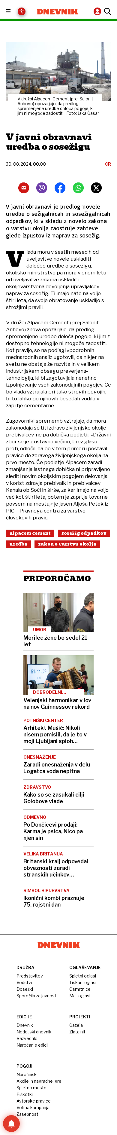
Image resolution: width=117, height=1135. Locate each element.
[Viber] (41, 187)
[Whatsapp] (78, 187)
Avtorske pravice (33, 1100)
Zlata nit (77, 1031)
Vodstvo (25, 982)
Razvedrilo (27, 1038)
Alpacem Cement (30, 533)
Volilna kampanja (33, 1107)
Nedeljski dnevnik (34, 1031)
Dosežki (24, 989)
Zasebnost (27, 1114)
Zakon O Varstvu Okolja (67, 544)
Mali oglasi (79, 995)
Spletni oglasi (82, 975)
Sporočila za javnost (36, 995)
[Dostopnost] (22, 11)
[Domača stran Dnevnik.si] (57, 11)
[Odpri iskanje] (107, 11)
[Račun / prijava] (98, 11)
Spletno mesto (31, 1087)
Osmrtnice (80, 989)
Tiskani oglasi (82, 982)
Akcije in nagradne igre (39, 1081)
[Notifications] (11, 1123)
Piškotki (24, 1094)
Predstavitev (29, 975)
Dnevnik (24, 1025)
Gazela (76, 1025)
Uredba (18, 544)
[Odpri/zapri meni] (13, 11)
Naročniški (27, 1074)
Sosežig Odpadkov (84, 533)
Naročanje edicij (32, 1045)
